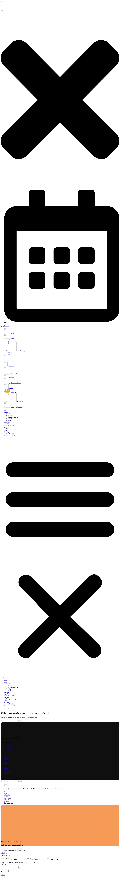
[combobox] (9, 12)
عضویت (10, 749)
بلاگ (9, 751)
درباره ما (6, 432)
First (19, 866)
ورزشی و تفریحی (22, 350)
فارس (6, 763)
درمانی (10, 352)
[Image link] (55, 840)
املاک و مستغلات (9, 425)
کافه (9, 340)
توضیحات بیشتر (5, 874)
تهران (5, 759)
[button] (60, 558)
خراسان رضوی (8, 761)
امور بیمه (6, 422)
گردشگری (7, 423)
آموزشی (6, 427)
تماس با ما (20, 401)
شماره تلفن (4, 871)
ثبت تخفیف (11, 746)
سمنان (6, 758)
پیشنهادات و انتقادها (9, 435)
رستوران (10, 341)
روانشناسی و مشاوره (10, 428)
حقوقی (6, 430)
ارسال (2, 876)
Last (19, 868)
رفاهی (6, 412)
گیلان (5, 765)
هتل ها (9, 354)
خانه (5, 410)
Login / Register (8, 803)
